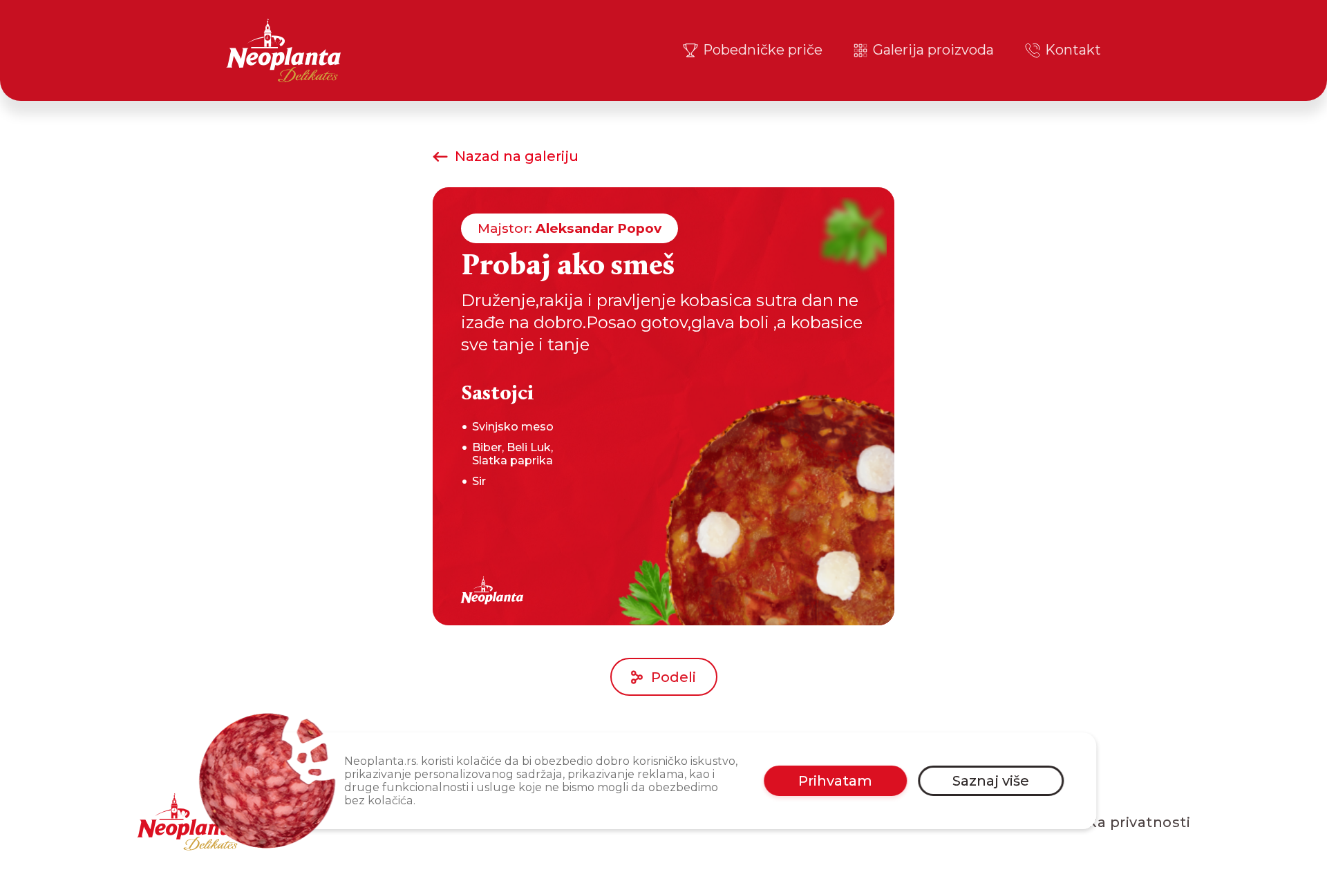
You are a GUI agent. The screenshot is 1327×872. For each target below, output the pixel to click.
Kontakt (1073, 49)
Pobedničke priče (762, 49)
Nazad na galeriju (516, 156)
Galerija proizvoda (933, 49)
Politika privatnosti (1120, 822)
